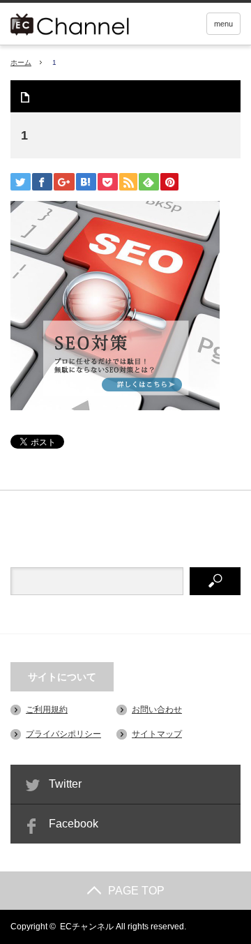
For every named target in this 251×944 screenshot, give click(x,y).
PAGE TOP (136, 891)
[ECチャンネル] (89, 23)
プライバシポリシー (63, 734)
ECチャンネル (87, 926)
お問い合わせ (157, 709)
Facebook (73, 824)
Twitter (65, 784)
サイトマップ (157, 734)
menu (223, 24)
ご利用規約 (47, 709)
